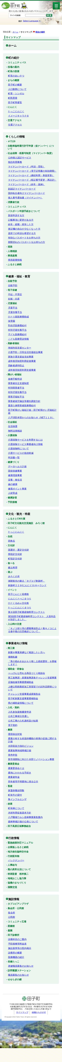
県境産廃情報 (15, 260)
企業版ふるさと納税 (18, 847)
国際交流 (12, 887)
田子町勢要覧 (15, 102)
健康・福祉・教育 (19, 276)
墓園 (10, 930)
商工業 (11, 648)
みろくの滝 (14, 576)
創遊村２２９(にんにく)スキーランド (27, 585)
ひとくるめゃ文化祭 (18, 603)
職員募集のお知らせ (18, 975)
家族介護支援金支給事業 (20, 356)
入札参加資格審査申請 (19, 712)
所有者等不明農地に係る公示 (23, 781)
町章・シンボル (16, 93)
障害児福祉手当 (16, 397)
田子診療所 (13, 935)
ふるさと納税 (15, 264)
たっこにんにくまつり (19, 607)
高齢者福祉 (13, 343)
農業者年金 (14, 777)
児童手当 (12, 308)
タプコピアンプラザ (18, 904)
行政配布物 (13, 856)
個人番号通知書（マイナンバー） (25, 197)
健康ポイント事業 (17, 489)
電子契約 (12, 725)
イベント (12, 590)
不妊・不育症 (15, 294)
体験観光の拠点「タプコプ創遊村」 (26, 581)
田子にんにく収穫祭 (18, 594)
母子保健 (12, 290)
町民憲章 (12, 98)
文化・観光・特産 (19, 513)
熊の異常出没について (19, 869)
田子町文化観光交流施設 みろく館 (26, 523)
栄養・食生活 (15, 480)
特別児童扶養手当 (17, 330)
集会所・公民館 (16, 908)
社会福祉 (12, 422)
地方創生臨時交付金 (18, 851)
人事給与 (12, 865)
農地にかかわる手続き (19, 773)
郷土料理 (12, 567)
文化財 (11, 545)
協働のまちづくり (17, 882)
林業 (10, 804)
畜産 (10, 786)
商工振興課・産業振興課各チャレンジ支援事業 (32, 677)
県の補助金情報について (20, 703)
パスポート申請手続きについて (24, 211)
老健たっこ (13, 961)
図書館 (11, 926)
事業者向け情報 (18, 643)
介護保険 (12, 435)
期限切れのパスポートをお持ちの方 (26, 242)
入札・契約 (13, 707)
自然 (10, 536)
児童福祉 (12, 303)
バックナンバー (16, 860)
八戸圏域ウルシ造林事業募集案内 (25, 817)
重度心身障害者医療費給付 (22, 405)
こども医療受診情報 (18, 339)
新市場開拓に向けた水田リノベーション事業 (31, 759)
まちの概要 (13, 80)
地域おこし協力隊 (17, 878)
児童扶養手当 (15, 312)
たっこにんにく (16, 111)
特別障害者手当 (16, 388)
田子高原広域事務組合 (19, 826)
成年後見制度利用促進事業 (22, 361)
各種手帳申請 (15, 379)
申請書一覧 (14, 457)
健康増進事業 (15, 475)
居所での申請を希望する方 (22, 233)
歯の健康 (12, 484)
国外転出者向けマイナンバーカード (26, 193)
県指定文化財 (15, 554)
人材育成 (12, 493)
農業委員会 (13, 764)
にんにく (12, 107)
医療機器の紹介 (16, 957)
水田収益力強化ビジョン (20, 746)
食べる (11, 563)
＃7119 (11, 141)
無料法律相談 (15, 431)
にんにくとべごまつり (19, 598)
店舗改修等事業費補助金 (20, 682)
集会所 (11, 912)
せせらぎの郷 (15, 979)
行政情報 (13, 838)
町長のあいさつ (16, 76)
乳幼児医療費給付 (17, 325)
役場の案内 (13, 67)
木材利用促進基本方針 (19, 813)
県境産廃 (12, 255)
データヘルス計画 (17, 466)
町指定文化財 (15, 558)
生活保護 (12, 426)
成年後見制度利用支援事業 (22, 370)
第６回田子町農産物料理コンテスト (26, 612)
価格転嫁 (12, 657)
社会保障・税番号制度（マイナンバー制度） (31, 153)
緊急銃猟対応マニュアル (20, 842)
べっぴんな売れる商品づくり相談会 (26, 673)
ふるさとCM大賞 (16, 518)
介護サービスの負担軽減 (20, 453)
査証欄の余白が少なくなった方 (24, 229)
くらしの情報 (16, 136)
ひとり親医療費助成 (18, 316)
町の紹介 (13, 57)
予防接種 (12, 502)
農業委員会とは (16, 768)
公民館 (11, 917)
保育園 (11, 321)
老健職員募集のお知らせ (20, 966)
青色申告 (12, 755)
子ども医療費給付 (17, 334)
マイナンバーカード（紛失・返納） (26, 184)
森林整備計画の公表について (23, 821)
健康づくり (13, 462)
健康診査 (12, 497)
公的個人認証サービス (19, 157)
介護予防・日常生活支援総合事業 (25, 352)
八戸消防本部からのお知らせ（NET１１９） (31, 417)
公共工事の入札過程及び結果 (23, 721)
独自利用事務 (15, 162)
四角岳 (11, 541)
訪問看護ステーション (19, 970)
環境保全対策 (15, 734)
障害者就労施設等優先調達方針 (24, 401)
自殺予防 (12, 281)
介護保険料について (18, 448)
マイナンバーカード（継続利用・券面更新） (31, 175)
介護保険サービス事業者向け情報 (25, 444)
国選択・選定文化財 (18, 550)
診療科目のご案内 (17, 939)
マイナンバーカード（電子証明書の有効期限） (32, 171)
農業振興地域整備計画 (19, 750)
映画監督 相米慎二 (18, 874)
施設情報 (13, 899)
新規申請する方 (16, 215)
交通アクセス (15, 120)
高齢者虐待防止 (16, 365)
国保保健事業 (15, 471)
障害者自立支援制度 (18, 383)
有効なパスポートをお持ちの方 (24, 237)
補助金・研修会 (16, 669)
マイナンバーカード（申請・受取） (26, 166)
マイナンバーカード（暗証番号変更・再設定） (32, 180)
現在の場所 (40, 32)
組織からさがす (39, 1012)
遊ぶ (10, 572)
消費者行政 (13, 202)
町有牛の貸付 (15, 795)
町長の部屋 (13, 71)
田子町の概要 (15, 84)
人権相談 (12, 251)
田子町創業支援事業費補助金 (23, 698)
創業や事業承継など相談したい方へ (26, 652)
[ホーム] (14, 8)
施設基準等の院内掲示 (19, 948)
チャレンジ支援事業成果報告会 (24, 694)
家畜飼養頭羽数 (16, 790)
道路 (10, 246)
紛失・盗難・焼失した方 (20, 224)
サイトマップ (22, 1012)
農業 (10, 729)
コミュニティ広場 (17, 921)
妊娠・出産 (14, 299)
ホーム (15, 32)
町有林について (16, 808)
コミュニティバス (17, 62)
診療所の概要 (15, 952)
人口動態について (17, 89)
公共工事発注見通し (18, 716)
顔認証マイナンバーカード (22, 189)
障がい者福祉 (15, 374)
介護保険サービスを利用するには (25, 440)
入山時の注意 (15, 624)
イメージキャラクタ (18, 116)
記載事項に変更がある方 (20, 220)
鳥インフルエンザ (17, 799)
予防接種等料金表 (17, 944)
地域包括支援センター (19, 348)
